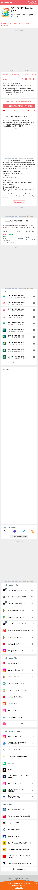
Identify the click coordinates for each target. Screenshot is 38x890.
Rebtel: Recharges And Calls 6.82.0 (19, 816)
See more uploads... (19, 363)
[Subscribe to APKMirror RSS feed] (32, 532)
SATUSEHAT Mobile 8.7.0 (16, 329)
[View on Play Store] (26, 79)
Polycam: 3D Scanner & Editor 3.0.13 (19, 863)
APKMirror (8, 2)
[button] (22, 79)
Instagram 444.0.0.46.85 (15, 783)
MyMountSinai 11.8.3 (14, 836)
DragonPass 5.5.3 (13, 823)
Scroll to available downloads (20, 106)
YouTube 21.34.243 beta (15, 697)
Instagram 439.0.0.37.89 (15, 651)
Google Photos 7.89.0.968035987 (18, 756)
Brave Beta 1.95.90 (14, 829)
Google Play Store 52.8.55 (16, 677)
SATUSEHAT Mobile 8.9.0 (16, 296)
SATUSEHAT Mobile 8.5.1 (16, 349)
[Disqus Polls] (19, 396)
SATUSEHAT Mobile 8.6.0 (16, 343)
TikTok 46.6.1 (12, 770)
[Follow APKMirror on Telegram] (23, 532)
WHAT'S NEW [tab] (5, 74)
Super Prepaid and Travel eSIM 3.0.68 (19, 843)
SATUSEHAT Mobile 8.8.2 (16, 302)
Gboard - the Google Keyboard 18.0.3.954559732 (17, 743)
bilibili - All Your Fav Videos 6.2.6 (18, 724)
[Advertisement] (19, 51)
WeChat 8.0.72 (12, 763)
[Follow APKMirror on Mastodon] (14, 532)
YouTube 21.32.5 (13, 644)
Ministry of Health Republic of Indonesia (13, 23)
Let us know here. (23, 879)
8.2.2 (7, 234)
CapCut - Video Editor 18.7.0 (17, 624)
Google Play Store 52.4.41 (16, 610)
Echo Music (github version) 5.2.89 (19, 630)
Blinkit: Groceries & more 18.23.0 (18, 850)
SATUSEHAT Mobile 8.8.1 (16, 309)
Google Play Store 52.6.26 (16, 637)
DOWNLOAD (26, 74)
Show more (18, 202)
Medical (5, 79)
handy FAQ (8, 227)
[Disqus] (19, 447)
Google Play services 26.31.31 (17, 690)
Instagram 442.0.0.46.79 (15, 670)
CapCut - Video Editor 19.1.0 (17, 597)
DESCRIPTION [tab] (16, 74)
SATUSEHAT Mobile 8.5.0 (16, 356)
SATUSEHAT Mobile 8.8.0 (16, 316)
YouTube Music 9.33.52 (15, 663)
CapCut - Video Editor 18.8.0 (17, 590)
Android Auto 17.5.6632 (15, 717)
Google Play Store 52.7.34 (16, 617)
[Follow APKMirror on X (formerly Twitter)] (5, 532)
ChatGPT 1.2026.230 (14, 750)
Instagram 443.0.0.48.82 (15, 710)
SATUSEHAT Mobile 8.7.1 (16, 322)
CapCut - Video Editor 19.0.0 (17, 604)
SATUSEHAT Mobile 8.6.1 (16, 336)
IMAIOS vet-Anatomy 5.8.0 (16, 809)
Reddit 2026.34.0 (13, 704)
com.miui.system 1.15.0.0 (16, 683)
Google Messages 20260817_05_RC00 (14, 797)
